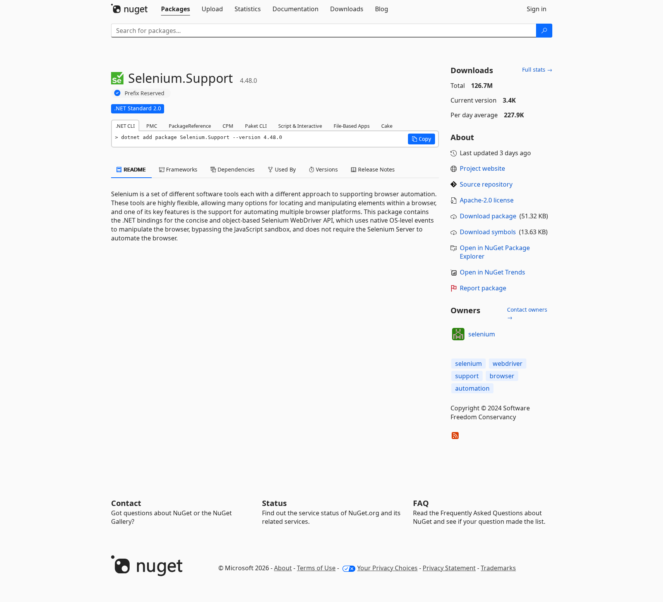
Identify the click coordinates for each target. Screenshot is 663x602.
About (283, 568)
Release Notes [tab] (375, 169)
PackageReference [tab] (190, 125)
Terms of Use (316, 568)
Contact (126, 503)
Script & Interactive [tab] (300, 125)
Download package (488, 216)
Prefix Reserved (144, 93)
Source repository (486, 184)
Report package (483, 288)
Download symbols (488, 232)
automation (472, 388)
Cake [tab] (386, 125)
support (467, 376)
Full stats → (537, 69)
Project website (482, 168)
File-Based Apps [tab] (352, 125)
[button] (421, 139)
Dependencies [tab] (235, 169)
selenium (481, 334)
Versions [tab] (326, 169)
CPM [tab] (228, 125)
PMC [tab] (151, 125)
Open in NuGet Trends (492, 272)
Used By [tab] (284, 169)
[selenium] (458, 334)
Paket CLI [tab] (256, 125)
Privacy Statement (449, 568)
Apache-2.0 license (487, 200)
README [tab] (134, 169)
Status (274, 503)
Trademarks (498, 568)
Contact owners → (527, 313)
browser (502, 376)
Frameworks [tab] (180, 169)
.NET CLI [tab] (125, 125)
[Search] (544, 31)
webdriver (508, 363)
